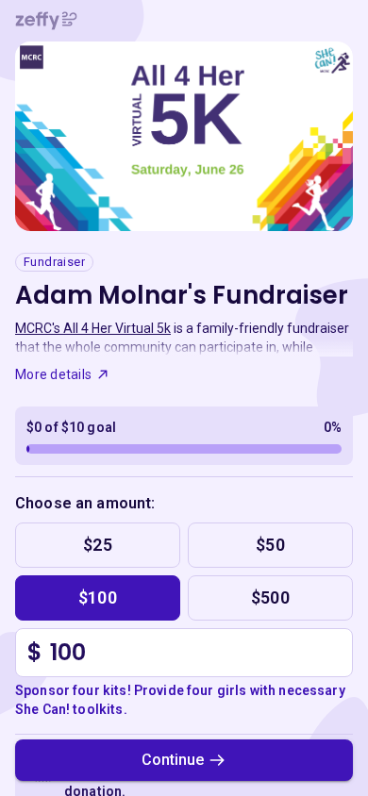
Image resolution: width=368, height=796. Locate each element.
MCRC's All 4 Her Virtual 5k (93, 328)
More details (53, 374)
